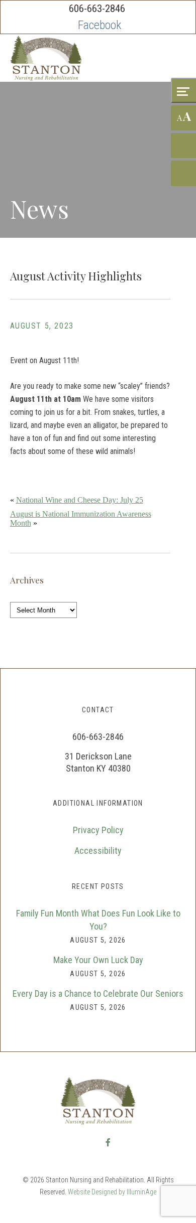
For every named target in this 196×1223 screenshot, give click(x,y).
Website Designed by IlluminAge (112, 1192)
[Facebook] (99, 25)
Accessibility (98, 850)
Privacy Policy (98, 830)
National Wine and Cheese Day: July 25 (79, 500)
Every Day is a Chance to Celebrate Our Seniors (98, 993)
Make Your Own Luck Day (98, 960)
